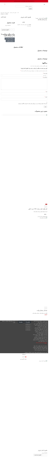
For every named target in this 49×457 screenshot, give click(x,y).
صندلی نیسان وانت (42, 310)
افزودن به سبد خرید (5, 29)
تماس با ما (28, 322)
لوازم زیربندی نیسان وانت (37, 211)
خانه (18, 12)
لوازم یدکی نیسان (13, 12)
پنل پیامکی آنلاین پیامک (39, 352)
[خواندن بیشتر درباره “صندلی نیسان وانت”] (45, 308)
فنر (46, 211)
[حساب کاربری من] (2, 4)
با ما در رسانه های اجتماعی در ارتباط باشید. (8, 322)
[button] (45, 206)
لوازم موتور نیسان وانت (4, 12)
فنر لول (44, 211)
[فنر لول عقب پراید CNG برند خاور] (24, 158)
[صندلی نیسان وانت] (24, 261)
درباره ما (21, 322)
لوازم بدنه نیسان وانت (43, 313)
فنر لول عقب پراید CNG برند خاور (37, 209)
